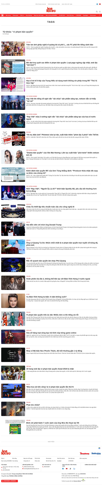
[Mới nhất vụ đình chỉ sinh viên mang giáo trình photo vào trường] (13, 463)
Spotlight (85, 15)
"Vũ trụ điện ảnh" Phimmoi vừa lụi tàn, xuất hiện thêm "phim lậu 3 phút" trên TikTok (62, 135)
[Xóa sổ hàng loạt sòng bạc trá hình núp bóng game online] (13, 337)
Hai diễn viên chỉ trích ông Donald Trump (44, 225)
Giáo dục (28, 456)
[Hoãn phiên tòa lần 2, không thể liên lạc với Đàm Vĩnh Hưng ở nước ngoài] (13, 283)
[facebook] (97, 4)
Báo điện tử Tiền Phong (51, 10)
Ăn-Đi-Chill (62, 15)
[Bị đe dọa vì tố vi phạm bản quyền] (13, 445)
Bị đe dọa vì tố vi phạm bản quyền (41, 441)
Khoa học (28, 204)
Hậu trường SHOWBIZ (51, 15)
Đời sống (8, 15)
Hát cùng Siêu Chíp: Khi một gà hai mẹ (43, 477)
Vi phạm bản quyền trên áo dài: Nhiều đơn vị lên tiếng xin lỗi (52, 315)
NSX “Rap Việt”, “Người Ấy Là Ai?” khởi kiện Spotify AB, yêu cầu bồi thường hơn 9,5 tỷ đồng (61, 190)
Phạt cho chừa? (33, 405)
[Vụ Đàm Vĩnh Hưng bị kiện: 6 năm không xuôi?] (13, 301)
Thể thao (28, 366)
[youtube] (100, 4)
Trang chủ (2, 15)
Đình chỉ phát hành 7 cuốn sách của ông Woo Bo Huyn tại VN (52, 423)
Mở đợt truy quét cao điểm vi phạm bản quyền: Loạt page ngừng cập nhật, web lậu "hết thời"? (61, 64)
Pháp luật (28, 330)
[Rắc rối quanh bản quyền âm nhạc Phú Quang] (13, 265)
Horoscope (93, 15)
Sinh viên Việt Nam (67, 4)
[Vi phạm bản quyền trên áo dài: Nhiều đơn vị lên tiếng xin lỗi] (13, 319)
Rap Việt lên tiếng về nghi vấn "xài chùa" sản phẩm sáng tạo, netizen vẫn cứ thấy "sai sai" (61, 100)
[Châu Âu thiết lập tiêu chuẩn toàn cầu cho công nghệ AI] (13, 211)
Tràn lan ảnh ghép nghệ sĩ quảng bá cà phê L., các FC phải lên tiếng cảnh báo (59, 45)
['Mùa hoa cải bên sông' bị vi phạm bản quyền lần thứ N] (13, 391)
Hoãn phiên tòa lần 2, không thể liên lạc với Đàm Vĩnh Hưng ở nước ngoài (58, 279)
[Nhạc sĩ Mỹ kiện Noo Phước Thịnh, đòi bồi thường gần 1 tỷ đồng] (13, 355)
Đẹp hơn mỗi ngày (38, 15)
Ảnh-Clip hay (70, 15)
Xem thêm (99, 15)
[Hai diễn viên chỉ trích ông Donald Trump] (13, 229)
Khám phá (15, 15)
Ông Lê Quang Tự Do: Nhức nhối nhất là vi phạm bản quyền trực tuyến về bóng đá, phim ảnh (62, 244)
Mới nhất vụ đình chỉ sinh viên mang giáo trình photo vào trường (54, 459)
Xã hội (27, 294)
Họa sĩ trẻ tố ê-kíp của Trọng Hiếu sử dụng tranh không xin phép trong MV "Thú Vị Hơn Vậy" (61, 82)
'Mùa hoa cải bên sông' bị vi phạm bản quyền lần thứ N (50, 387)
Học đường (29, 15)
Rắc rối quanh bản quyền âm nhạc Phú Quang (46, 261)
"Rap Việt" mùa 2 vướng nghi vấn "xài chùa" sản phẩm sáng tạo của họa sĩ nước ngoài (61, 118)
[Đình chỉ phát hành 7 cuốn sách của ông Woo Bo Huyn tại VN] (13, 427)
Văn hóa (28, 240)
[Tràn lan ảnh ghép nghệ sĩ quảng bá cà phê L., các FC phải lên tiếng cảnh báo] (13, 48)
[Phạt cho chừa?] (13, 409)
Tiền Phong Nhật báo (54, 4)
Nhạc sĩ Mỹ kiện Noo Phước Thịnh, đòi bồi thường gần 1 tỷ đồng (54, 351)
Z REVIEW (78, 15)
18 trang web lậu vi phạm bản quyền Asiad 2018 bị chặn (50, 369)
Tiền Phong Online (40, 4)
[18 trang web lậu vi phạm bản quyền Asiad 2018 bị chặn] (13, 373)
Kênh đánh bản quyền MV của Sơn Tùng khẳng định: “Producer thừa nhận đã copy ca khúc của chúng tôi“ (62, 172)
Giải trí (22, 15)
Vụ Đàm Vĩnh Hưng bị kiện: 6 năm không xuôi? (46, 297)
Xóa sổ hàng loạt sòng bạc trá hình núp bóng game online (51, 333)
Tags (51, 22)
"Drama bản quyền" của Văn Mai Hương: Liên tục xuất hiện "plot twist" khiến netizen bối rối (62, 154)
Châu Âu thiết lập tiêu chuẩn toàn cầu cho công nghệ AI (50, 207)
